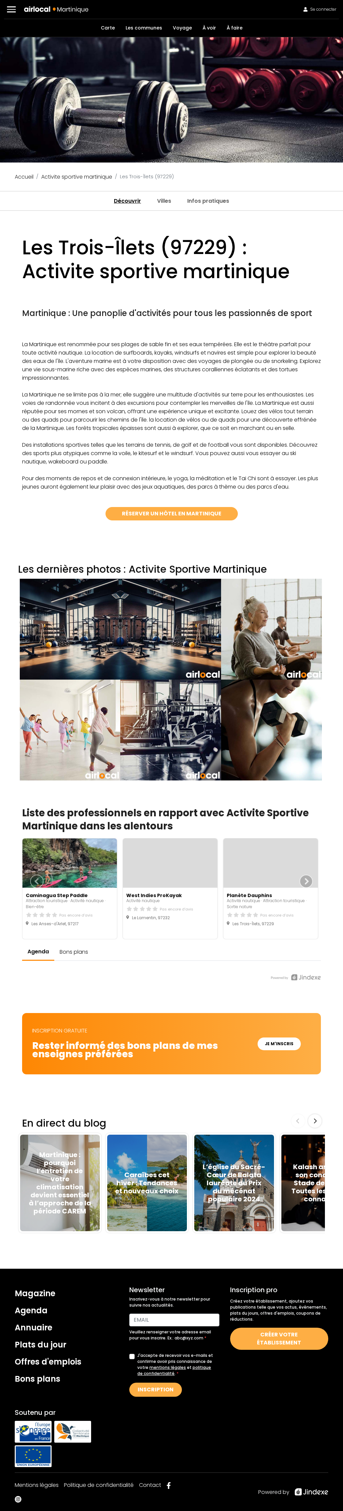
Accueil (24, 177)
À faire (235, 27)
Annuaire (33, 1327)
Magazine (35, 1293)
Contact (150, 1485)
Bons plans (37, 1378)
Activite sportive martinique (76, 177)
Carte (108, 27)
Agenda (31, 1310)
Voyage (182, 27)
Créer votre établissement (279, 1338)
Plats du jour (40, 1344)
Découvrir (127, 201)
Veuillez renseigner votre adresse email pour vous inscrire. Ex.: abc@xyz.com (170, 1335)
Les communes (144, 27)
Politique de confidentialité (99, 1485)
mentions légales (167, 1367)
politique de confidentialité (174, 1370)
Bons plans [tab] (74, 952)
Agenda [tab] (38, 951)
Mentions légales (37, 1485)
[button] (11, 9)
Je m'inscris (279, 1043)
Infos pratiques (208, 201)
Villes (164, 201)
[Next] (315, 1121)
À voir (209, 27)
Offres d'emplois (48, 1361)
